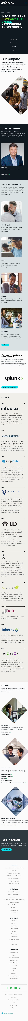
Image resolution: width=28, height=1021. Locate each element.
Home (2, 12)
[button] (26, 2)
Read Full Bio (5, 174)
